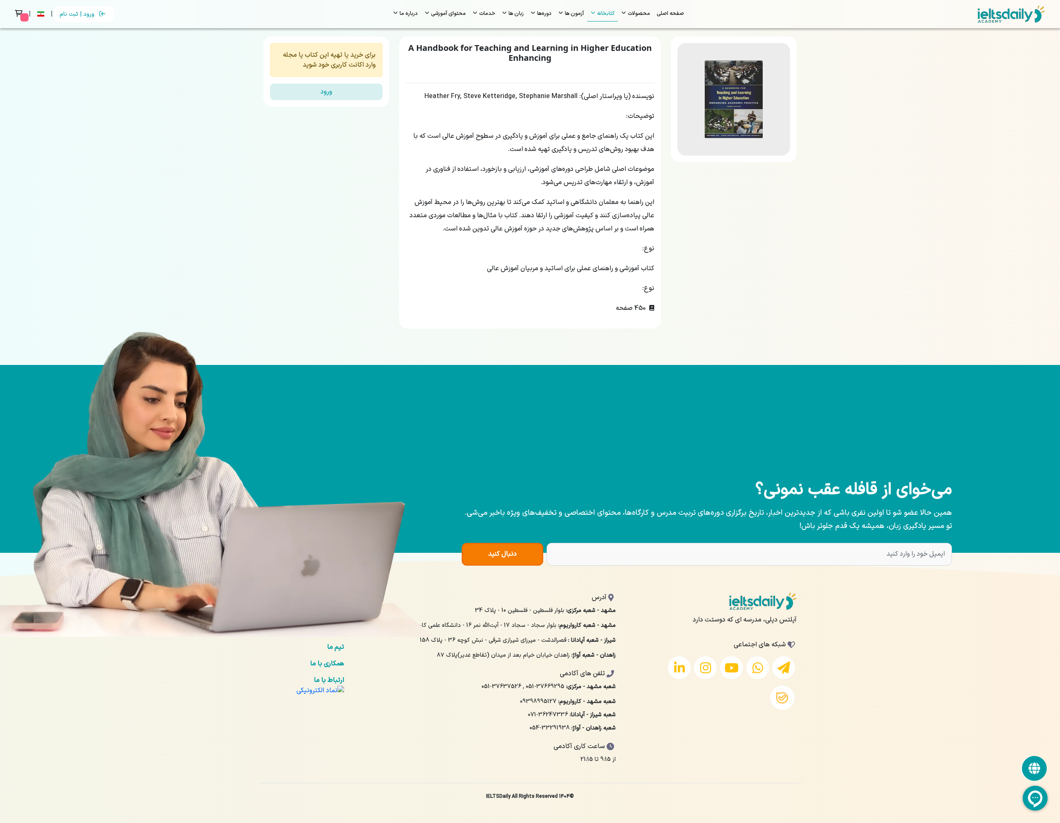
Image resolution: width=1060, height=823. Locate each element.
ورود (326, 92)
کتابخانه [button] (605, 14)
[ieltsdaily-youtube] (731, 667)
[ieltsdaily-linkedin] (679, 667)
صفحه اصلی (670, 14)
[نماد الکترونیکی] (320, 690)
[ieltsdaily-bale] (782, 698)
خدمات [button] (486, 14)
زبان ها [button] (515, 14)
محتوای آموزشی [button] (448, 14)
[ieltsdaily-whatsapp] (757, 667)
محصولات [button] (638, 14)
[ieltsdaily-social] (1034, 768)
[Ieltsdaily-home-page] (1011, 14)
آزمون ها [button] (574, 14)
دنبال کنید (502, 554)
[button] (41, 14)
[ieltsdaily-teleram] (783, 667)
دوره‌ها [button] (544, 14)
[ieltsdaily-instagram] (705, 667)
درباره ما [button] (408, 14)
